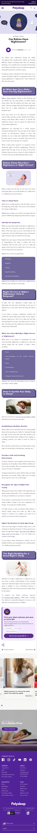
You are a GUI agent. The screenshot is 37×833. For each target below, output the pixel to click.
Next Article (29, 649)
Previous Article (9, 649)
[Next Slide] (34, 679)
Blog (3, 784)
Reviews (22, 770)
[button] (34, 8)
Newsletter (5, 786)
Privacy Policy (17, 810)
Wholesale (5, 790)
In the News (23, 776)
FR (31, 8)
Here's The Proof (9, 729)
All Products (24, 784)
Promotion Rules (7, 776)
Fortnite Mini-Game (7, 795)
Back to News (19, 36)
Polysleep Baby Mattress (12, 597)
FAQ (3, 770)
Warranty (4, 772)
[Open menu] (2, 8)
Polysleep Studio (7, 793)
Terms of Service (29, 810)
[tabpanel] (18, 679)
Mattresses (23, 788)
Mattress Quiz (24, 793)
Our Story (23, 768)
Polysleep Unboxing (8, 774)
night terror (24, 147)
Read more (29, 695)
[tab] (1, 705)
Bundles (22, 786)
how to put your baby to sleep (25, 417)
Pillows (22, 790)
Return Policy (7, 810)
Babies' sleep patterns (9, 98)
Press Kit (4, 788)
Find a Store (24, 795)
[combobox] (18, 823)
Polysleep (20, 49)
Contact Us (5, 768)
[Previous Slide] (2, 679)
